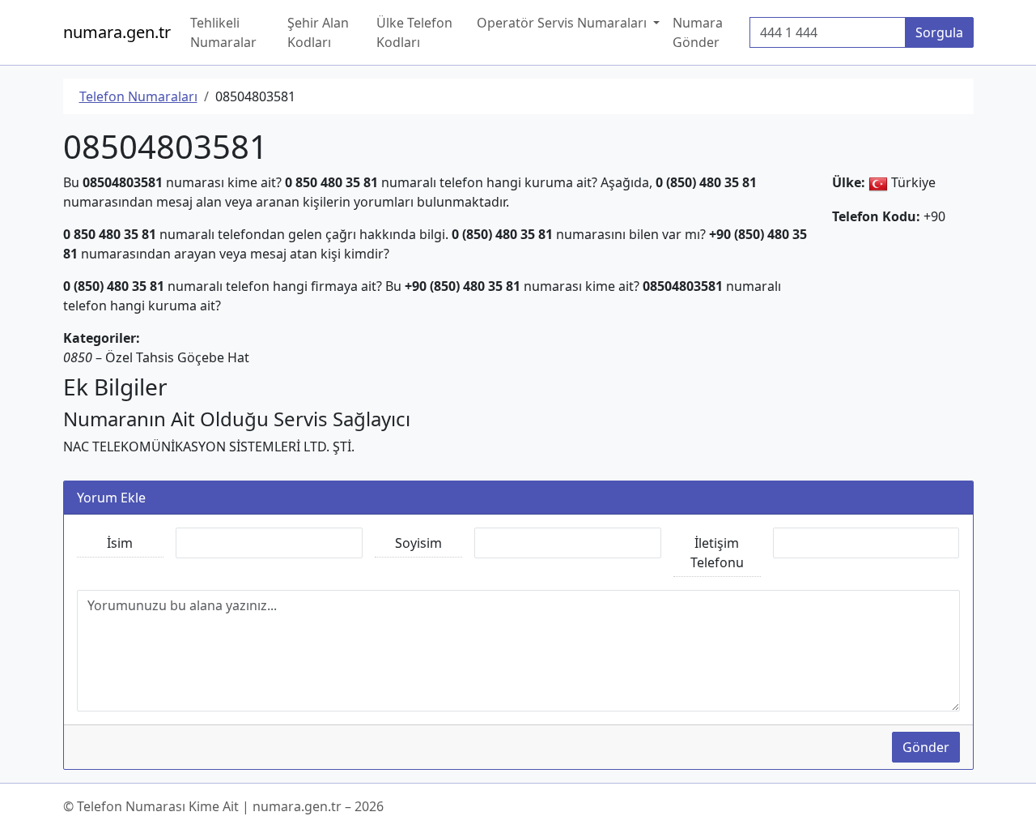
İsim (120, 543)
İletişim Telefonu (717, 552)
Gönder (925, 747)
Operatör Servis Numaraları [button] (563, 23)
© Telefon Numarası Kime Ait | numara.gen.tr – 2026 (223, 806)
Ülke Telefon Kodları (414, 32)
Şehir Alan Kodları (318, 32)
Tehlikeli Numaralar (223, 32)
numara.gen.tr (117, 32)
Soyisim (418, 543)
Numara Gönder (698, 32)
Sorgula (939, 32)
